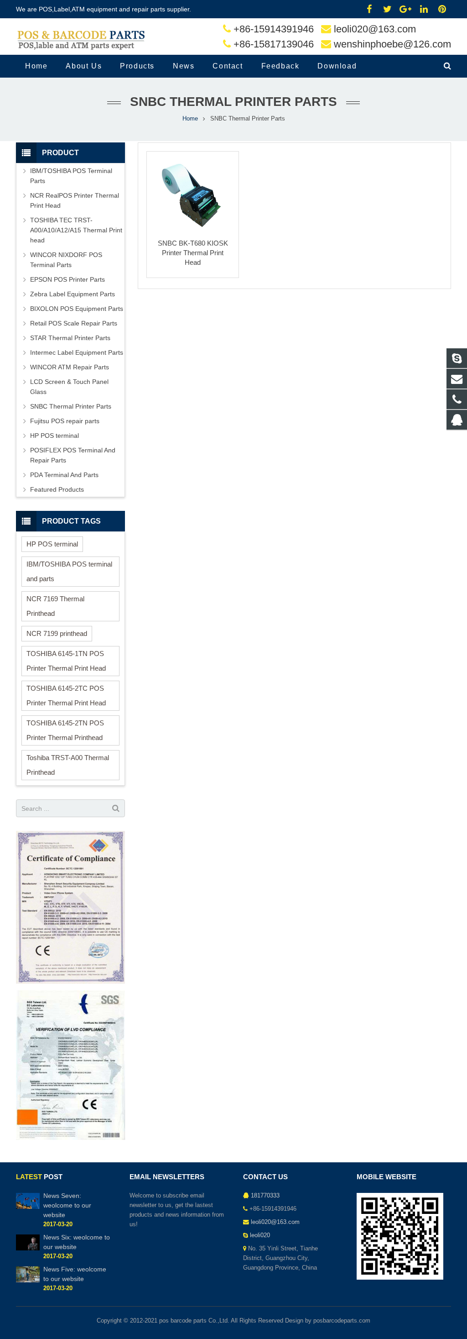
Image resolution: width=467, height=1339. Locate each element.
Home (190, 119)
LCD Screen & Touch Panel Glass (69, 386)
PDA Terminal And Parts (64, 474)
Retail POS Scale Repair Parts (73, 323)
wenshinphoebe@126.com (392, 44)
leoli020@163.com (375, 29)
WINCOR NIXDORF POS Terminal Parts (66, 259)
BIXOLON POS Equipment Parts (76, 308)
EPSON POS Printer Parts (67, 279)
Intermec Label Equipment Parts (76, 352)
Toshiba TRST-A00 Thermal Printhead (67, 765)
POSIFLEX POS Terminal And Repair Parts (72, 455)
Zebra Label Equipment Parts (72, 294)
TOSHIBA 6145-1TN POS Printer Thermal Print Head (66, 661)
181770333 (265, 1195)
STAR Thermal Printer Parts (70, 337)
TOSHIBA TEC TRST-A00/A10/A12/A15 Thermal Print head (76, 230)
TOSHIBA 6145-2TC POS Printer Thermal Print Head (66, 695)
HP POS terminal (54, 435)
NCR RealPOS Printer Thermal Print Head (74, 200)
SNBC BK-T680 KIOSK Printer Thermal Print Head (193, 252)
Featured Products (57, 489)
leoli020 (260, 1235)
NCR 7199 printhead (56, 633)
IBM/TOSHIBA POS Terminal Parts (71, 175)
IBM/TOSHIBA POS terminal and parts (69, 571)
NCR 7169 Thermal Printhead (55, 606)
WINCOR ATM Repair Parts (69, 367)
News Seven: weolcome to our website (67, 1205)
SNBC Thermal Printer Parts (70, 406)
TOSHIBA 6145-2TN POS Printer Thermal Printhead (65, 730)
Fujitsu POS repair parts (64, 421)
